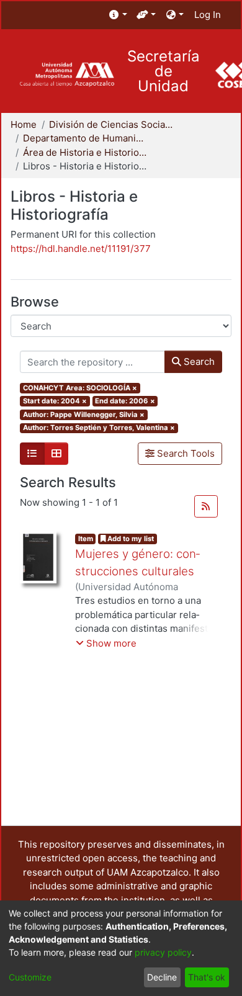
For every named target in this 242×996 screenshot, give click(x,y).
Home (24, 124)
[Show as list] (32, 453)
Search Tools (185, 453)
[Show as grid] (56, 453)
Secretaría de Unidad (163, 71)
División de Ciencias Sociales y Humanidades (111, 124)
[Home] (67, 75)
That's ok (206, 977)
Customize (30, 977)
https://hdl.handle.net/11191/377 (81, 248)
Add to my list (129, 538)
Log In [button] (208, 14)
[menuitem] (118, 15)
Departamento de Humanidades (85, 138)
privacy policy (163, 952)
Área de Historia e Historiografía (85, 152)
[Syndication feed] (206, 506)
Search (198, 361)
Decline (162, 977)
